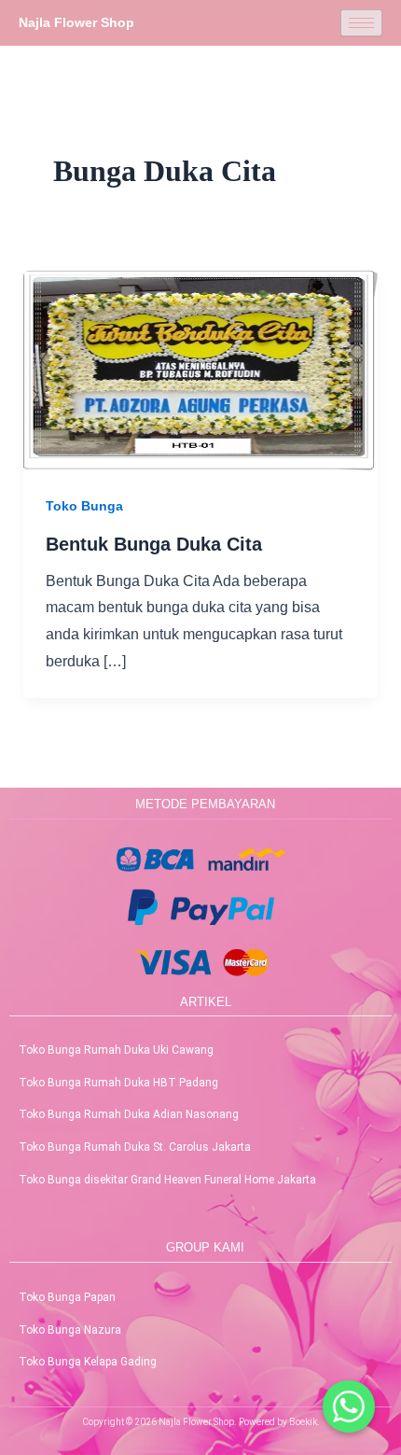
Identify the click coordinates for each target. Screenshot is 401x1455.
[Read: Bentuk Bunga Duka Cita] (201, 369)
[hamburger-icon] (361, 22)
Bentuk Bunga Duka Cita (154, 544)
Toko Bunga (84, 505)
